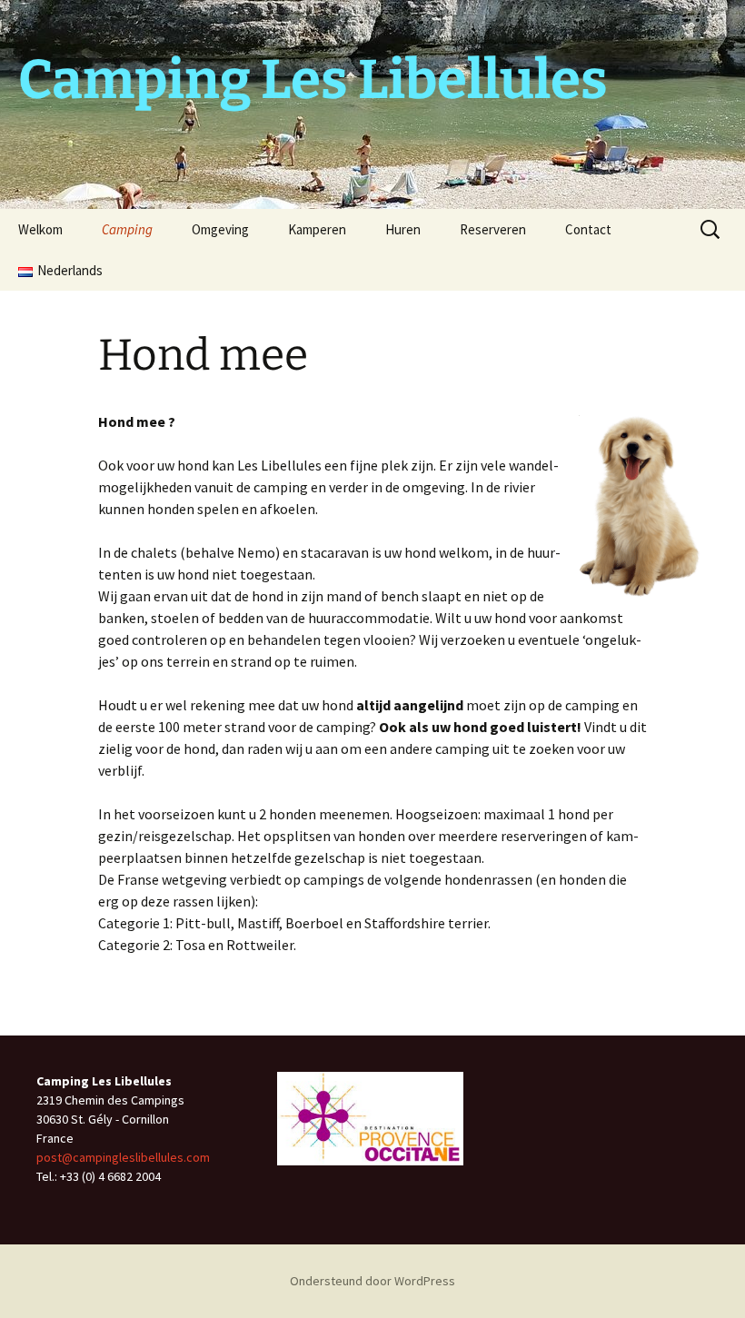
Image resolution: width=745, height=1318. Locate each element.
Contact (588, 229)
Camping (127, 229)
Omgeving (220, 229)
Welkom (40, 229)
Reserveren (493, 229)
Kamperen (317, 229)
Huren (403, 229)
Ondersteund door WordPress (372, 1281)
